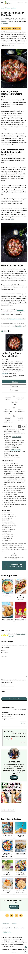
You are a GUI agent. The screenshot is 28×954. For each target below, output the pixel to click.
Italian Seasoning (15, 449)
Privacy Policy (6, 923)
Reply (23, 723)
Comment (4, 656)
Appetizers (13, 8)
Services (22, 928)
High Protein (18, 326)
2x (22, 426)
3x (24, 426)
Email (3, 692)
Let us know (12, 566)
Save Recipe (15, 390)
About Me (14, 777)
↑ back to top (7, 932)
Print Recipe (17, 28)
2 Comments (4, 23)
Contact (16, 928)
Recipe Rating (4, 650)
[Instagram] (21, 915)
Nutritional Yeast (16, 436)
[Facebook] (7, 915)
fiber (17, 176)
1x (19, 426)
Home (2, 8)
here (12, 219)
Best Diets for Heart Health (16, 319)
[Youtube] (11, 915)
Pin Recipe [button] (15, 386)
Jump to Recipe (7, 28)
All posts (7, 8)
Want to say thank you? (8, 810)
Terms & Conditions (7, 928)
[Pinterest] (16, 915)
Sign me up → (14, 907)
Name (3, 685)
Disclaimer (13, 923)
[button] (2, 373)
